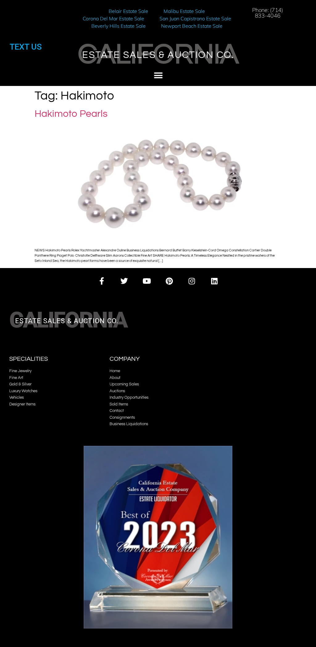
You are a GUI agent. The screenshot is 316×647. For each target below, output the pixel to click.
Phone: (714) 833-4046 (267, 12)
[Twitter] (124, 280)
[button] (158, 76)
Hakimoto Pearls (71, 114)
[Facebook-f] (101, 280)
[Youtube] (146, 280)
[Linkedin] (214, 280)
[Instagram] (191, 280)
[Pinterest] (169, 280)
